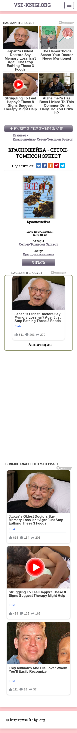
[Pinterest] (56, 165)
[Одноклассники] (50, 165)
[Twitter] (62, 165)
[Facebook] (44, 165)
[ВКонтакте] (38, 165)
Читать (38, 262)
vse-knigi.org (32, 5)
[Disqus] (38, 407)
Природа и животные (38, 254)
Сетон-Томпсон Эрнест (38, 244)
